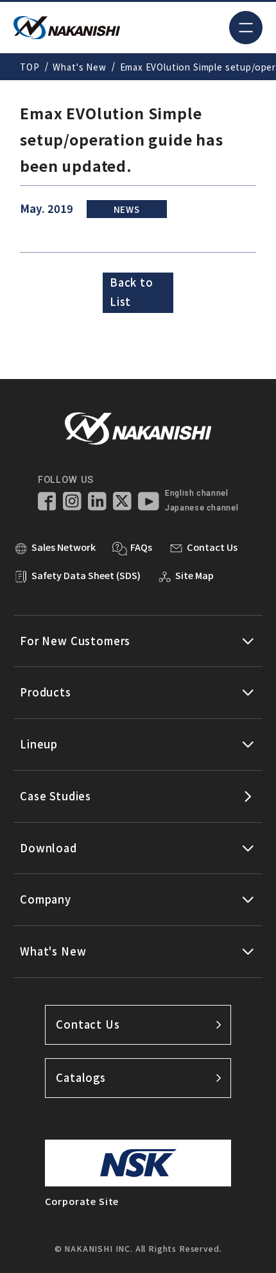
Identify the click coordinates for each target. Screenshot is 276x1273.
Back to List (131, 291)
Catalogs (81, 1077)
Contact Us (87, 1024)
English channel (196, 493)
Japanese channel (201, 507)
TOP (30, 66)
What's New (79, 66)
